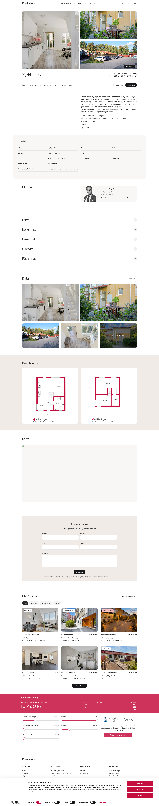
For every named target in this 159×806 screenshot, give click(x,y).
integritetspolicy (75, 577)
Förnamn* (44, 533)
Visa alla (130, 278)
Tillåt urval (140, 789)
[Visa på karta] (79, 473)
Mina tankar (45, 553)
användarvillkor (85, 577)
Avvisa (140, 795)
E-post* (44, 543)
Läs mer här (88, 576)
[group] (79, 603)
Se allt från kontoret (79, 685)
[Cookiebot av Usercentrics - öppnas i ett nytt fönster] (16, 802)
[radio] (25, 603)
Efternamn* (83, 533)
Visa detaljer (103, 802)
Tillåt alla (140, 783)
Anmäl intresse (131, 85)
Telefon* (82, 543)
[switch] (57, 802)
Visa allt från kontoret (127, 596)
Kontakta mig (79, 572)
